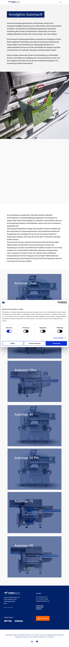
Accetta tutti (56, 343)
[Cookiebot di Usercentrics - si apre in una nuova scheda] (59, 302)
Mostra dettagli (58, 338)
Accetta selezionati (34, 343)
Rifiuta (13, 343)
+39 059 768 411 (43, 597)
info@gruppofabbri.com (42, 601)
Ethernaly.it (11, 607)
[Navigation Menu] (60, 2)
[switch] (26, 331)
